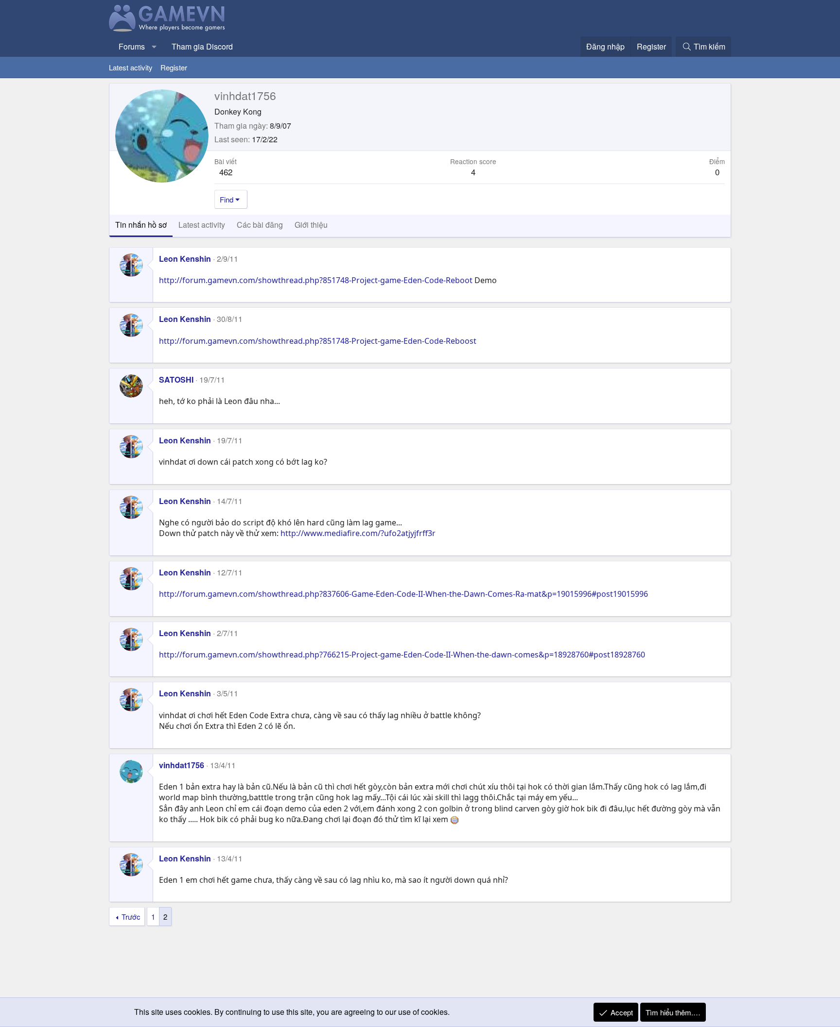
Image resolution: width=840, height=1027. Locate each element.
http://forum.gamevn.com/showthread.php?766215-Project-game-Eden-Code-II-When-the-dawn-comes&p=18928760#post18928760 (402, 654)
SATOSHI (176, 379)
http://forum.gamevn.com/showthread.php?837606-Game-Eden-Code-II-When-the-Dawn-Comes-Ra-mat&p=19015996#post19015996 (403, 594)
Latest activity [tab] (201, 224)
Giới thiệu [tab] (311, 224)
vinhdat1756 (181, 765)
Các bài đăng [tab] (260, 224)
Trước (131, 916)
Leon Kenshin (185, 258)
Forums (132, 46)
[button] (154, 46)
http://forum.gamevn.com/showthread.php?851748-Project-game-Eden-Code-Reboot (315, 280)
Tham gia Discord (202, 46)
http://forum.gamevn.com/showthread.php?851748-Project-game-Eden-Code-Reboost (317, 341)
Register (173, 67)
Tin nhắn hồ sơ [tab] (141, 224)
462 (225, 172)
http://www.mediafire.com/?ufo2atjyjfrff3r (358, 533)
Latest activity (131, 67)
